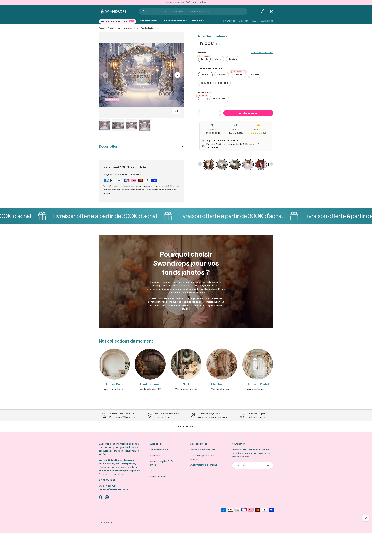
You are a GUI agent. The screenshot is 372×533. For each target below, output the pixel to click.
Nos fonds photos (174, 20)
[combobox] (193, 11)
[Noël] (186, 364)
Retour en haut (186, 426)
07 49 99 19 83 (213, 133)
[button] (271, 11)
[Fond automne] (150, 364)
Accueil (102, 28)
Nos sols (197, 20)
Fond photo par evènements (120, 28)
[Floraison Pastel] (257, 364)
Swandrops (110, 522)
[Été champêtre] (221, 364)
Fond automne (150, 384)
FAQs (255, 20)
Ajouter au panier (248, 113)
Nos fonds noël (148, 20)
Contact (243, 20)
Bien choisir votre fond (262, 52)
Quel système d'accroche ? (204, 464)
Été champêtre (221, 384)
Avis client (267, 20)
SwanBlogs (229, 20)
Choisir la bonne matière (202, 449)
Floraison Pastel (257, 384)
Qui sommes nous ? (160, 449)
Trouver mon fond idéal (114, 21)
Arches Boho (114, 384)
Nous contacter (158, 476)
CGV (152, 470)
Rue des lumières (148, 28)
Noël (136, 28)
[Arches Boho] (114, 364)
